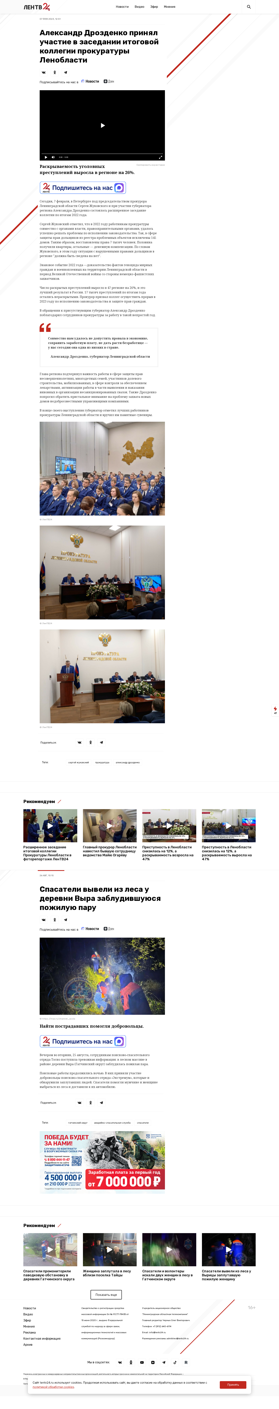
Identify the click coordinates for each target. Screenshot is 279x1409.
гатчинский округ (78, 1122)
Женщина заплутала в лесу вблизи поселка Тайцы (107, 1273)
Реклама (29, 1332)
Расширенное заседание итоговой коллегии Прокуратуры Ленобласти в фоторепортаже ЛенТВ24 (47, 853)
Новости (122, 7)
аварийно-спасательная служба (112, 1122)
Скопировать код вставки (150, 165)
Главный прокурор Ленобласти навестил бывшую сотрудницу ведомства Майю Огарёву (110, 851)
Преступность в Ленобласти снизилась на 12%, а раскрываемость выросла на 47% (227, 853)
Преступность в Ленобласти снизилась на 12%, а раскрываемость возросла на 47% (168, 853)
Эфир (154, 7)
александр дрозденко (128, 762)
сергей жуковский (78, 762)
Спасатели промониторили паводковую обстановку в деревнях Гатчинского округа (49, 1275)
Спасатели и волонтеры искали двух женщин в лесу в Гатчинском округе (167, 1275)
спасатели (143, 1122)
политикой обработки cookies (53, 1387)
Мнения (169, 7)
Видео (139, 7)
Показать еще (106, 1295)
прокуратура (102, 762)
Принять (233, 1384)
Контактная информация (42, 1338)
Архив (27, 1344)
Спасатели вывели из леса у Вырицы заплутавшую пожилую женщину (226, 1275)
